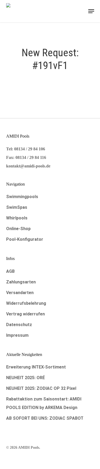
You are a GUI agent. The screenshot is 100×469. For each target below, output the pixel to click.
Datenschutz (19, 324)
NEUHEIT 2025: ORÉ (25, 377)
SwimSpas (16, 207)
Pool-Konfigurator (24, 239)
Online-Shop (18, 228)
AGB (10, 271)
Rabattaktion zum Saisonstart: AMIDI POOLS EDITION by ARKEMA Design (43, 403)
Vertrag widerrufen (25, 313)
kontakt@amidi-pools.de (28, 166)
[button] (91, 11)
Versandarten (20, 292)
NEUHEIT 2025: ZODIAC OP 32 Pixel (41, 388)
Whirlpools (16, 218)
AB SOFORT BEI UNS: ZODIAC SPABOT (44, 418)
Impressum (17, 335)
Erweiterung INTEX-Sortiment (36, 367)
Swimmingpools (22, 196)
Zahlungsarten (21, 281)
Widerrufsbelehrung (26, 303)
